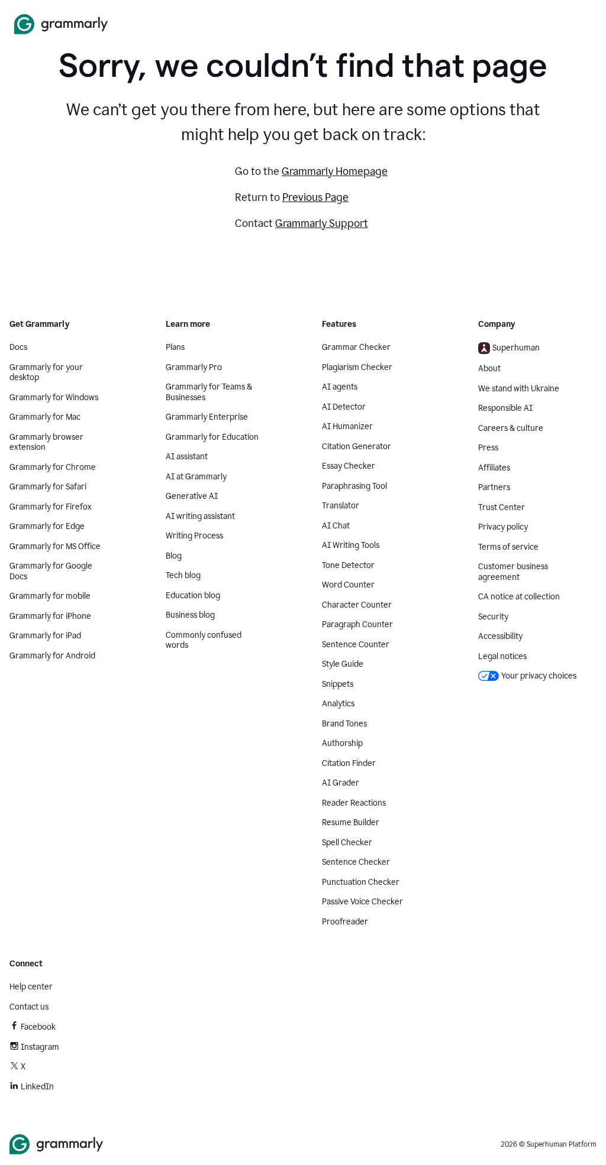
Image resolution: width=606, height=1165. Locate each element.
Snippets (337, 684)
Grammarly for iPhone (50, 616)
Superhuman (516, 348)
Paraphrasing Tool (354, 486)
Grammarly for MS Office (55, 546)
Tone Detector (348, 565)
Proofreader (345, 922)
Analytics (338, 704)
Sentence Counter (355, 645)
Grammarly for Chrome (52, 467)
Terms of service (508, 547)
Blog (174, 556)
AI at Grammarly (196, 477)
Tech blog (183, 575)
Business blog (190, 615)
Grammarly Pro (194, 367)
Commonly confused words (203, 640)
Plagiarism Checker (357, 367)
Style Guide (342, 664)
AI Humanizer (347, 426)
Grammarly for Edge (47, 526)
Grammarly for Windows (53, 397)
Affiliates (494, 468)
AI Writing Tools (350, 545)
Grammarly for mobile (50, 596)
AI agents (339, 387)
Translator (340, 506)
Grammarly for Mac (44, 417)
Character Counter (357, 605)
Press (488, 448)
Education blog (193, 595)
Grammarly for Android (52, 656)
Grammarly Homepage (335, 171)
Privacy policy (503, 527)
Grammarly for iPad (45, 636)
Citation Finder (349, 763)
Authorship (342, 743)
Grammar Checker (356, 347)
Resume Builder (350, 822)
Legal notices (502, 656)
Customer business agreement (513, 572)
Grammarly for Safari (47, 487)
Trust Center (501, 507)
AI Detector (344, 407)
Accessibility (500, 636)
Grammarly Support (321, 223)
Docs (18, 347)
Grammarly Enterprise (207, 417)
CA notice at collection (519, 597)
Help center (31, 987)
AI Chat (336, 526)
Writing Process (194, 536)
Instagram (40, 1047)
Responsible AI (505, 408)
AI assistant (187, 457)
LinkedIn (37, 1087)
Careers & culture (510, 428)
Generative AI (192, 496)
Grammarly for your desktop (46, 372)
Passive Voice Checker (362, 902)
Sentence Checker (356, 862)
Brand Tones (344, 724)
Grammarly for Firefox (50, 507)
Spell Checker (347, 843)
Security (493, 617)
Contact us (29, 1007)
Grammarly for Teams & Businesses (209, 392)
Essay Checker (348, 466)
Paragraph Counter (357, 624)
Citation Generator (356, 447)
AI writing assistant (200, 516)
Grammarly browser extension (46, 442)
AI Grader (340, 783)
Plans (175, 347)
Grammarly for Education (212, 437)
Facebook (38, 1027)
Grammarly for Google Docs (50, 571)
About (489, 369)
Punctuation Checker (360, 882)
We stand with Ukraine (518, 389)
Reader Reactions (354, 803)
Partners (494, 487)
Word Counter (348, 585)
